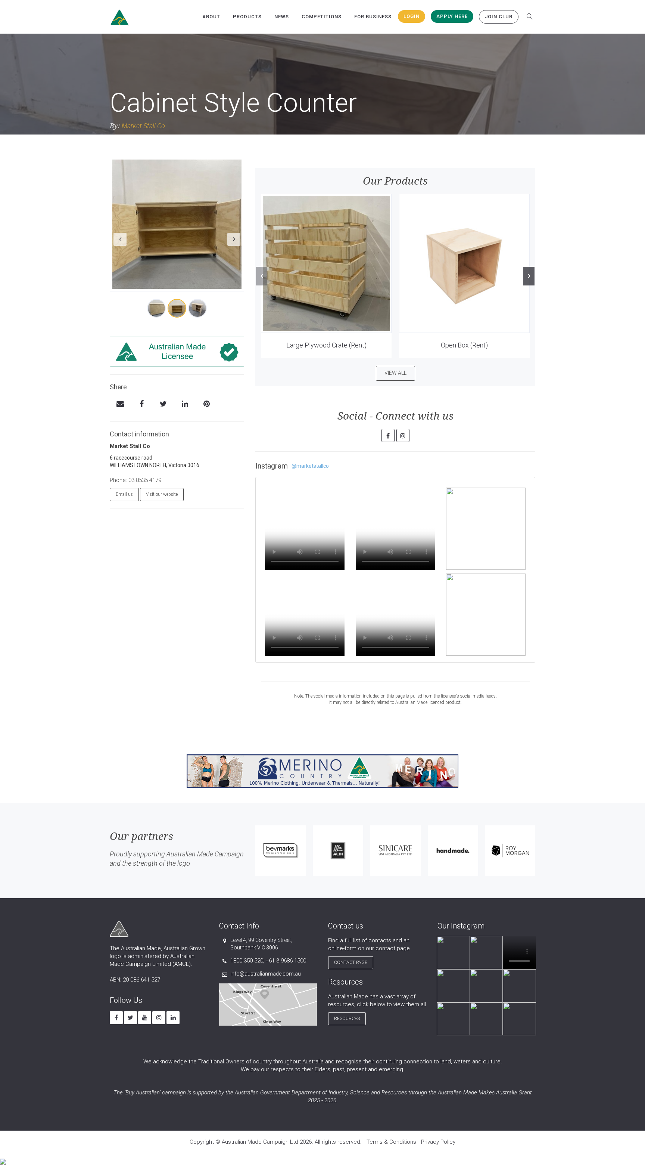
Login (411, 16)
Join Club (498, 16)
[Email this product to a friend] (120, 404)
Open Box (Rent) (464, 345)
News (281, 16)
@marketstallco (310, 466)
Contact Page (350, 962)
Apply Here (452, 16)
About (211, 16)
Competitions (322, 16)
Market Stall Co (143, 126)
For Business (373, 16)
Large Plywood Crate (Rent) (326, 345)
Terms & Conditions (391, 1141)
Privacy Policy (438, 1141)
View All (395, 373)
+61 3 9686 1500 (285, 960)
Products (247, 16)
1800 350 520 (246, 960)
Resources (347, 1018)
